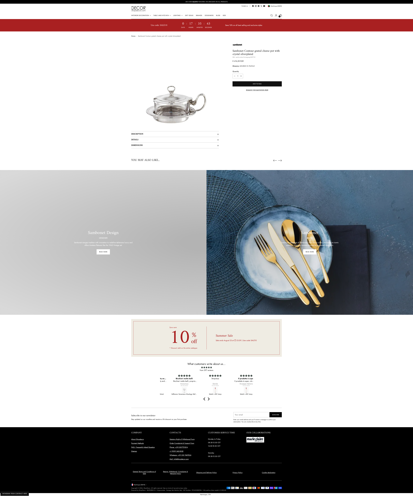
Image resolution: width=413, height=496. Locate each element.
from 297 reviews (206, 370)
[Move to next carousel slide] (280, 160)
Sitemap (134, 451)
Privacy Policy (238, 472)
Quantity (236, 71)
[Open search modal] (271, 15)
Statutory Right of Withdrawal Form (182, 439)
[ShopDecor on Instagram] (256, 6)
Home (133, 36)
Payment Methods (137, 443)
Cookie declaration (268, 472)
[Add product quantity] (241, 76)
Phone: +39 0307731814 (179, 447)
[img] (206, 367)
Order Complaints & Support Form (182, 443)
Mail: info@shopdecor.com (179, 459)
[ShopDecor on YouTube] (264, 6)
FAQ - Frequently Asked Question (143, 447)
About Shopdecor (137, 439)
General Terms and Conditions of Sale (144, 472)
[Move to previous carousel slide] (275, 160)
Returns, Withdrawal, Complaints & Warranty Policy (175, 472)
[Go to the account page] (276, 15)
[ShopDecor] (138, 9)
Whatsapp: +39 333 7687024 (180, 455)
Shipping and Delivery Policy (206, 472)
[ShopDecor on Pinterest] (259, 6)
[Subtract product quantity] (235, 76)
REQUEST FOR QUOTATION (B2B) (257, 90)
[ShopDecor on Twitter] (261, 6)
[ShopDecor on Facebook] (253, 6)
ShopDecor (147, 488)
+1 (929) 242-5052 (176, 451)
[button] (204, 398)
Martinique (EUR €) (139, 485)
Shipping (236, 66)
